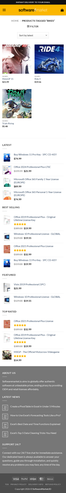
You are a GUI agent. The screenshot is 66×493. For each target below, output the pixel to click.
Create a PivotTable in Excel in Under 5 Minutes (35, 406)
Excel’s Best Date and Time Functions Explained (35, 424)
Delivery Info (35, 484)
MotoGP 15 (7, 79)
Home (15, 20)
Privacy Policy (19, 484)
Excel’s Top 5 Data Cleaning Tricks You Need (33, 432)
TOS (7, 484)
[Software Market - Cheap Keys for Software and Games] (33, 10)
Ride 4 (38, 79)
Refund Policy (53, 484)
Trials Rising (8, 123)
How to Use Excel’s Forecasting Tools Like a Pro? (35, 415)
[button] (4, 10)
